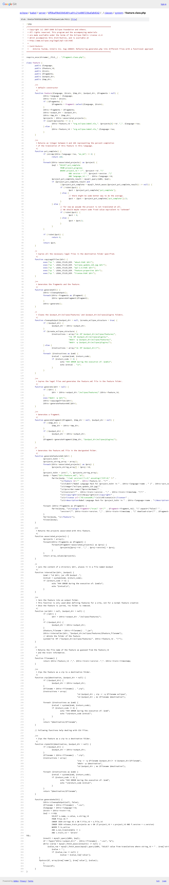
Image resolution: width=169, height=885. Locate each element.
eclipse (24, 12)
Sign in (163, 4)
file (74, 19)
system (119, 12)
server (42, 12)
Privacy (23, 881)
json (164, 881)
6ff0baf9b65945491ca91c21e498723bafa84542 (74, 12)
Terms (30, 881)
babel (33, 12)
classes (109, 12)
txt (157, 881)
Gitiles (15, 881)
